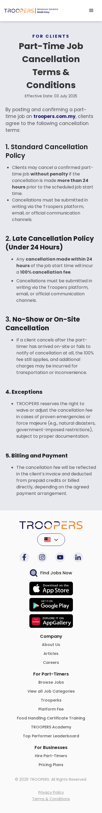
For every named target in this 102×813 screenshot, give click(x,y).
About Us (51, 644)
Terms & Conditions (51, 799)
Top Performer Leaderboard (51, 736)
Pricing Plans (51, 764)
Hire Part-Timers (51, 755)
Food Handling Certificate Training (51, 718)
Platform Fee (51, 709)
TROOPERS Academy (51, 727)
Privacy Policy (51, 792)
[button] (91, 10)
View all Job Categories (51, 691)
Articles (51, 653)
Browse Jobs (51, 682)
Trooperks (51, 700)
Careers (51, 662)
